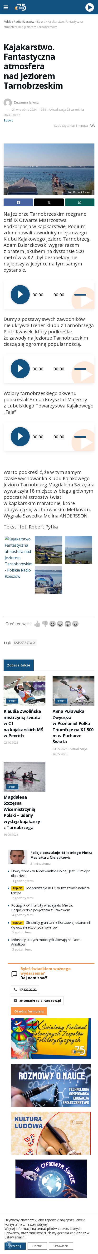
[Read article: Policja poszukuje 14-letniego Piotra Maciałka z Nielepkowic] (17, 857)
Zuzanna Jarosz (26, 102)
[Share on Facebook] (18, 202)
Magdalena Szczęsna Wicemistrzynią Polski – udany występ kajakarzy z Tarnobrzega (22, 812)
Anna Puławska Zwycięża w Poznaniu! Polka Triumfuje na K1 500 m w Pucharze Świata (73, 726)
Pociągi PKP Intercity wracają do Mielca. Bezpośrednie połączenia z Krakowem (42, 907)
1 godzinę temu (23, 881)
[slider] (80, 294)
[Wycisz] (70, 294)
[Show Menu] (6, 7)
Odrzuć (37, 1246)
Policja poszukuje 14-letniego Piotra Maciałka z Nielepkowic (61, 855)
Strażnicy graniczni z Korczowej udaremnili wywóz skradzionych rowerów (51, 925)
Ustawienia (61, 1246)
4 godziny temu (23, 915)
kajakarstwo (24, 643)
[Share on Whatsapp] (79, 202)
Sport (8, 120)
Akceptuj (15, 1246)
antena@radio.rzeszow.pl (40, 1000)
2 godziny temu (23, 898)
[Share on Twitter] (49, 202)
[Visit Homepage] (20, 7)
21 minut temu (40, 863)
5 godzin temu (22, 932)
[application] (49, 294)
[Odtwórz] (20, 294)
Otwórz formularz (29, 1011)
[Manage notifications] (9, 1244)
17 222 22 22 (27, 989)
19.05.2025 (11, 834)
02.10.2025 (11, 742)
